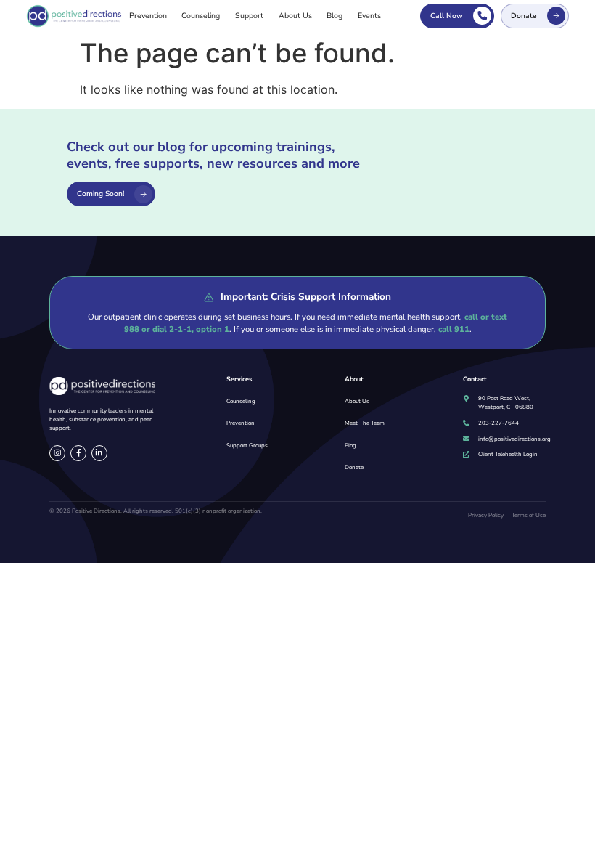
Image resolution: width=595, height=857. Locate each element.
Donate (354, 467)
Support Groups (247, 446)
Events (369, 15)
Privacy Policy (486, 515)
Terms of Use (529, 515)
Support (249, 15)
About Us (295, 15)
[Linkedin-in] (99, 453)
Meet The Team (365, 423)
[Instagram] (57, 453)
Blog (334, 15)
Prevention (148, 15)
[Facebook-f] (78, 453)
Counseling (200, 15)
